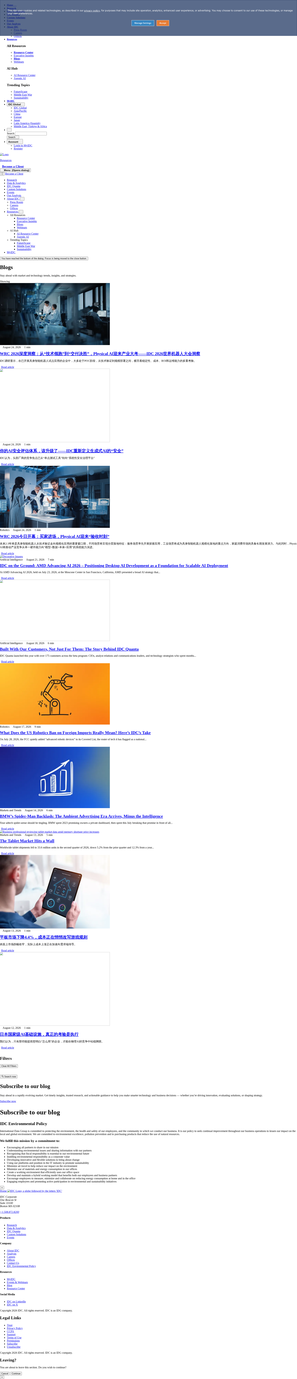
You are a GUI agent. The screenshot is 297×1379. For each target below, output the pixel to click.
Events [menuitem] (10, 192)
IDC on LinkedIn (16, 1301)
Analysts (11, 1253)
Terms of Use (14, 1337)
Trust (9, 1325)
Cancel (4, 1373)
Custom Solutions (16, 1234)
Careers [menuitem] (14, 205)
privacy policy (92, 10)
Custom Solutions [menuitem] (16, 189)
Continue (16, 1373)
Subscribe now (8, 1101)
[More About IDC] (22, 199)
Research (12, 1225)
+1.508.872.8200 (9, 1212)
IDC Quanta (13, 1231)
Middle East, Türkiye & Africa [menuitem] (30, 126)
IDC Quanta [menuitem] (13, 186)
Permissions (13, 1340)
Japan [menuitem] (17, 120)
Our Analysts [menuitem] (14, 195)
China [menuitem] (17, 113)
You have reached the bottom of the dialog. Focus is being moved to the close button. (44, 258)
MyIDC (11, 1279)
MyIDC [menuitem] (11, 101)
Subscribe (12, 1343)
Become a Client (13, 166)
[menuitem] (26, 218)
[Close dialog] (2, 174)
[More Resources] (21, 212)
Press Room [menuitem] (16, 202)
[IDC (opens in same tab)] (4, 154)
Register (18, 148)
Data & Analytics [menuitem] (16, 183)
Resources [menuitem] (12, 39)
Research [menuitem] (12, 179)
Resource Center (16, 1288)
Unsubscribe (13, 1346)
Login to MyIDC (23, 145)
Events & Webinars (17, 1282)
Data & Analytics (16, 1228)
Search (10, 133)
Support (11, 1334)
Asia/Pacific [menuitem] (20, 110)
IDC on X (12, 1304)
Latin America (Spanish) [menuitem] (27, 123)
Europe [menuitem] (18, 117)
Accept (163, 23)
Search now (10, 1076)
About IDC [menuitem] (13, 198)
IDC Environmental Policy (21, 1266)
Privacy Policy (15, 1328)
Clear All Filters (8, 1066)
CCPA (10, 1331)
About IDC (13, 1250)
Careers (11, 1256)
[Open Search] (9, 130)
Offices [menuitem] (18, 36)
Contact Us (13, 1263)
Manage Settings (142, 23)
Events (10, 1237)
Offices (11, 1259)
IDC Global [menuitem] (20, 107)
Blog (9, 1285)
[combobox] (31, 133)
